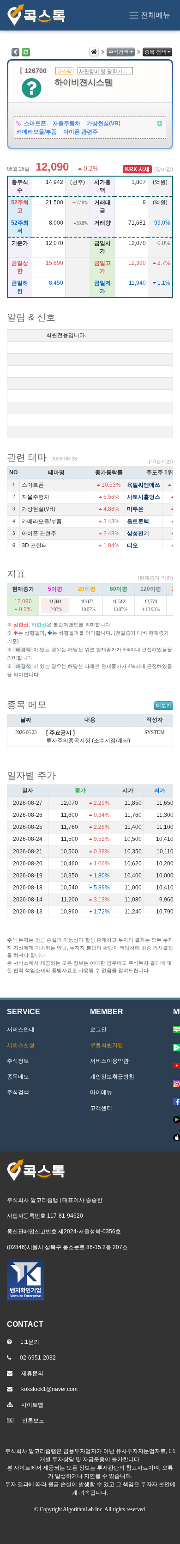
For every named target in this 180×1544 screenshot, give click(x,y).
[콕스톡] (36, 15)
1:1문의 (29, 1342)
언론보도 (33, 1420)
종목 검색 (155, 52)
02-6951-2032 (38, 1357)
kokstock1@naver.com (49, 1389)
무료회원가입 (106, 1045)
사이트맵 (32, 1405)
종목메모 (18, 1076)
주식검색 (118, 52)
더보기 (163, 705)
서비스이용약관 (109, 1061)
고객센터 (101, 1108)
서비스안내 (21, 1029)
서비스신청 (21, 1045)
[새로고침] (26, 52)
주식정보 (18, 1061)
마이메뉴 (101, 1092)
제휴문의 (32, 1373)
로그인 (98, 1029)
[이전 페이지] (15, 52)
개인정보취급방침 (112, 1076)
